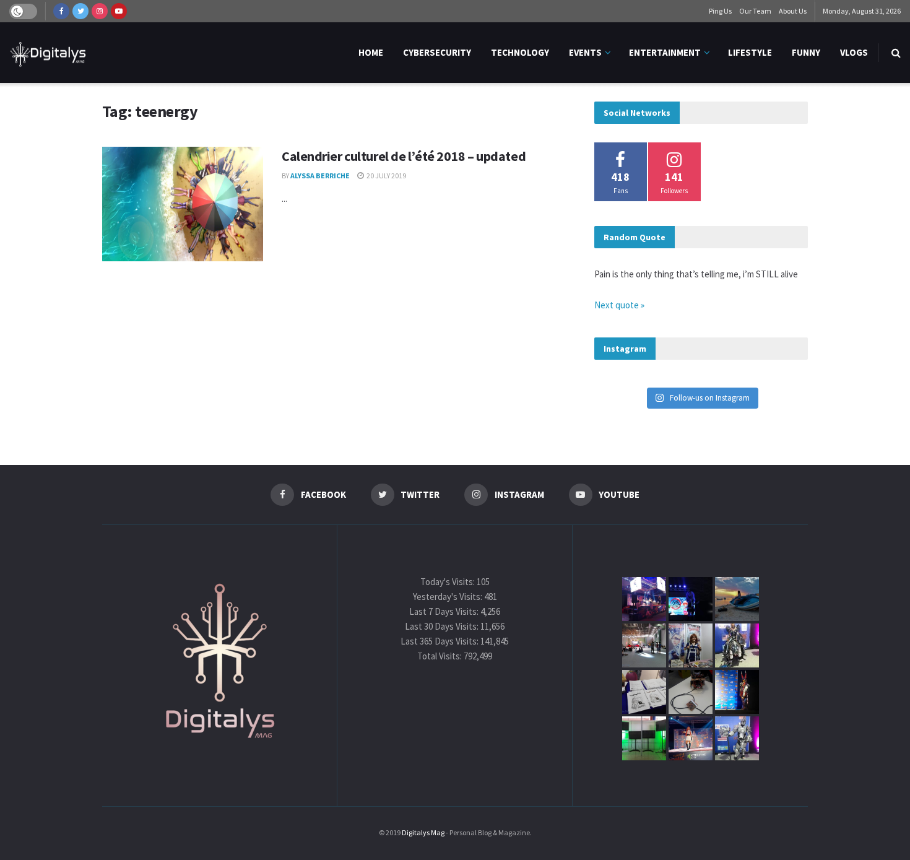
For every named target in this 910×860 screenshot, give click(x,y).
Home (370, 52)
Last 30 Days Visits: (442, 626)
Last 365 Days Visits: (440, 641)
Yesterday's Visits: (448, 596)
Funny (806, 52)
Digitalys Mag (423, 832)
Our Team (755, 10)
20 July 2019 (385, 175)
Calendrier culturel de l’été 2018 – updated (404, 156)
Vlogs (854, 52)
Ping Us (720, 10)
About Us (793, 10)
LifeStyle (750, 52)
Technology (520, 52)
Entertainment (665, 52)
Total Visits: (440, 656)
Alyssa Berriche (320, 175)
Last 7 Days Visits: (444, 611)
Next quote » (619, 305)
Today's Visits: (448, 582)
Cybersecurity (437, 52)
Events (585, 52)
